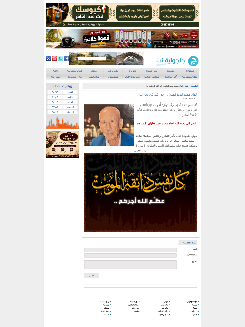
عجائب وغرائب (192, 302)
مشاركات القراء (133, 305)
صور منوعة (134, 302)
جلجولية (106, 305)
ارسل (91, 275)
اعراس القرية (163, 314)
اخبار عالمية (105, 311)
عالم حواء (164, 305)
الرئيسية (194, 86)
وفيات (187, 86)
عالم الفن (164, 308)
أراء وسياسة (104, 302)
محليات (106, 308)
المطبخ (194, 305)
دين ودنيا (135, 308)
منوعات (106, 314)
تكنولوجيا (193, 311)
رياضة (195, 308)
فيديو (166, 302)
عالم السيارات (163, 311)
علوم (195, 314)
